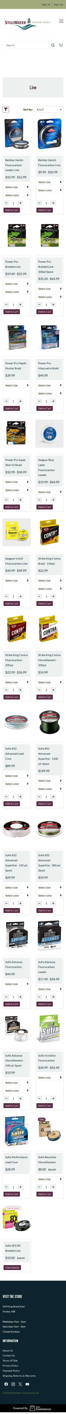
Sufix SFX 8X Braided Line (12, 1248)
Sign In (46, 4)
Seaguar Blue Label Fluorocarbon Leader (46, 467)
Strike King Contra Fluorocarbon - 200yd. (16, 660)
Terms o (7, 1360)
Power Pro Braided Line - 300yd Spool (46, 266)
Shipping (7, 1375)
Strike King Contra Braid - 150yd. (49, 561)
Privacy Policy (10, 1365)
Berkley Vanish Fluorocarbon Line (49, 162)
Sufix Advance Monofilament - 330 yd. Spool (14, 1060)
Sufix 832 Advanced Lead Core (14, 753)
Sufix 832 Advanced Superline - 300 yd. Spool (49, 862)
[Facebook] (6, 1384)
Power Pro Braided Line (12, 264)
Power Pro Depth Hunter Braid (15, 365)
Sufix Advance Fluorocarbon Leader (46, 967)
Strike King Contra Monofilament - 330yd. (49, 660)
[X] (20, 1384)
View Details (12, 1267)
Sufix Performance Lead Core (16, 1159)
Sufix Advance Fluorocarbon (13, 964)
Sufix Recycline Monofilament (47, 1159)
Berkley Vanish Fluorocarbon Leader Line (14, 165)
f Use (14, 1360)
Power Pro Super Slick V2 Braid (15, 462)
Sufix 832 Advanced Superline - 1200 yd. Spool (48, 756)
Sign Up (58, 4)
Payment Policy (11, 1370)
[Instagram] (13, 1384)
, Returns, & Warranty (24, 1375)
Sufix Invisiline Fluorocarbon (47, 1058)
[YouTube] (27, 1384)
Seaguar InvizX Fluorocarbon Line (16, 561)
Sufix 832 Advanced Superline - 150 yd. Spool (16, 862)
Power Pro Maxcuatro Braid (48, 365)
